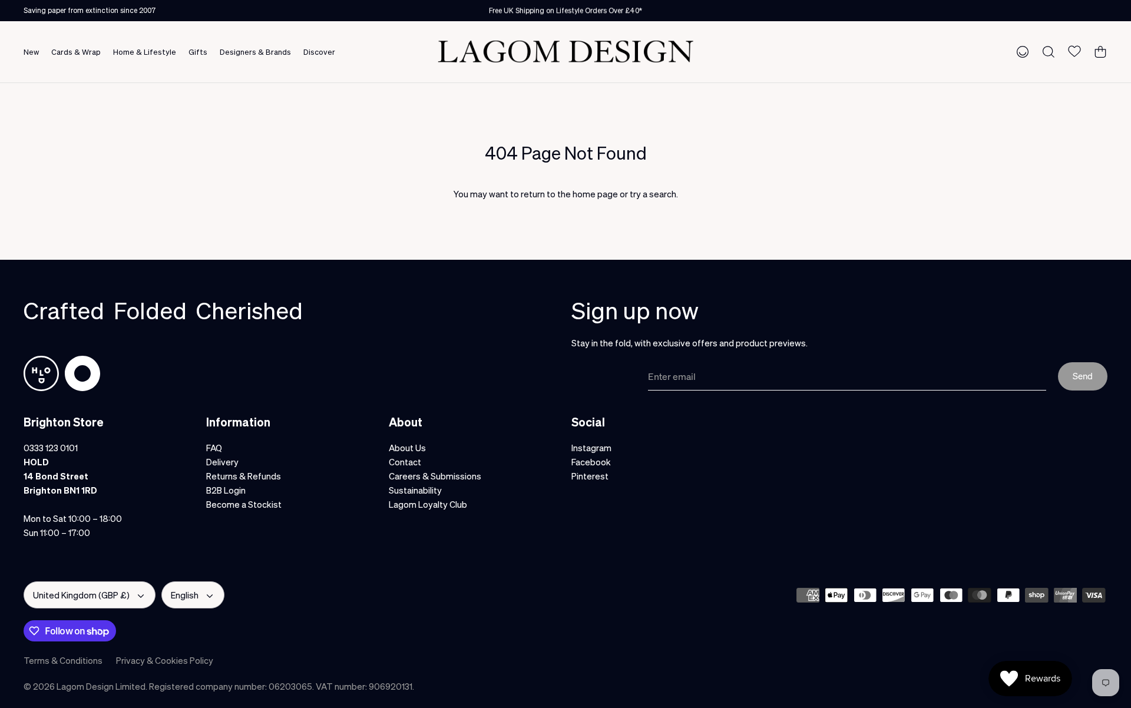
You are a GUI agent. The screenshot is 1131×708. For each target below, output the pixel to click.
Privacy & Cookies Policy (164, 660)
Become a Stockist (244, 504)
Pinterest (590, 476)
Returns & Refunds (243, 476)
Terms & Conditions (63, 660)
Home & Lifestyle (144, 52)
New (31, 52)
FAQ (214, 448)
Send (1083, 376)
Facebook (591, 462)
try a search (653, 194)
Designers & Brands (255, 52)
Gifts (197, 52)
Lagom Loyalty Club (428, 504)
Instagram (591, 448)
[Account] (1020, 51)
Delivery (222, 462)
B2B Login (226, 490)
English (185, 595)
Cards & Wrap (76, 52)
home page (595, 194)
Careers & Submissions (435, 476)
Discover (319, 52)
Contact (405, 462)
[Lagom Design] (565, 51)
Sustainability (415, 490)
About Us (407, 448)
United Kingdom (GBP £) (81, 595)
